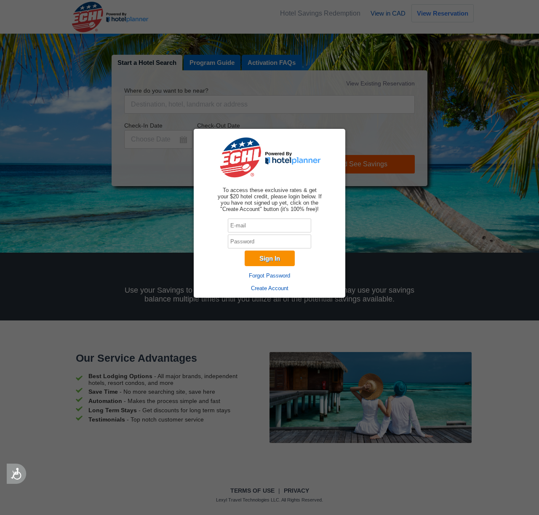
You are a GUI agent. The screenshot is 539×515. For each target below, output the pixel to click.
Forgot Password (269, 275)
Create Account (269, 288)
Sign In (269, 258)
